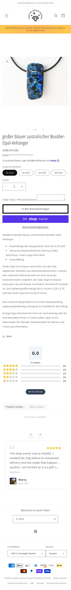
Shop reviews (37, 406)
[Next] (40, 435)
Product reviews (14, 406)
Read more (14, 472)
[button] (6, 15)
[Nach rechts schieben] (42, 129)
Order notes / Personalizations (19, 199)
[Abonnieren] (54, 519)
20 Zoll (26, 172)
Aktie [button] (9, 336)
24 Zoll (42, 172)
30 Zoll (59, 172)
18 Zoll (10, 172)
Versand (5, 155)
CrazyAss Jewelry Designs (22, 578)
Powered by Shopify (42, 578)
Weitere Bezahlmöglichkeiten (35, 227)
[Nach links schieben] (28, 129)
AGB (32, 583)
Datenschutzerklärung (17, 583)
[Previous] (31, 435)
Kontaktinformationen (56, 583)
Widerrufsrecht (60, 578)
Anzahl (5, 180)
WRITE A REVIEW (35, 391)
